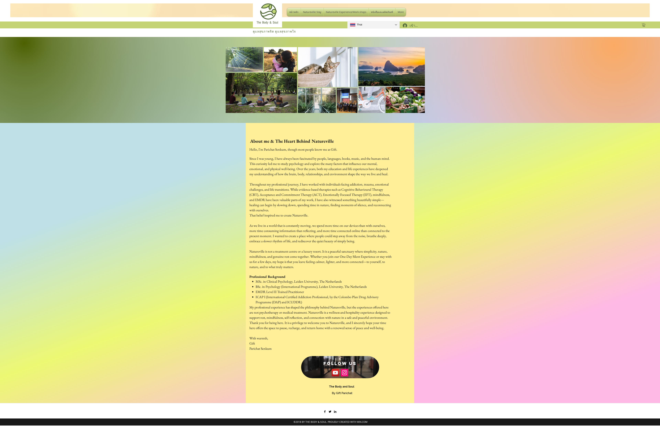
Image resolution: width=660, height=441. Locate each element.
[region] (340, 367)
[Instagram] (344, 372)
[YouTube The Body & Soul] (335, 372)
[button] (644, 25)
